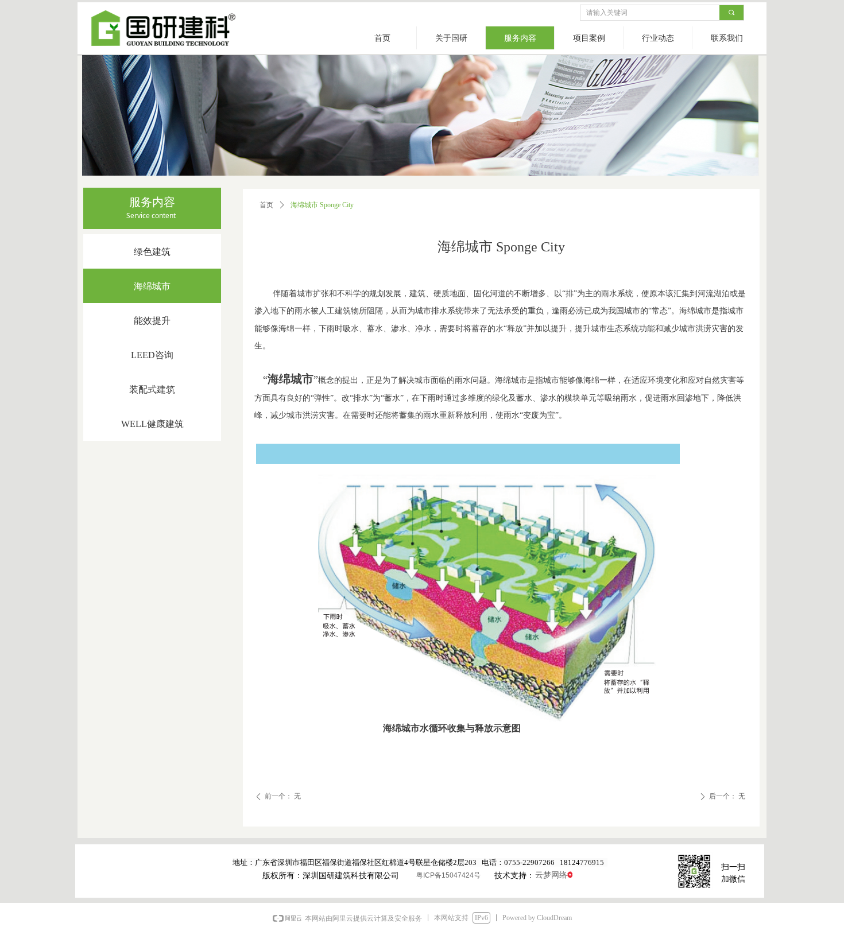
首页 (266, 205)
